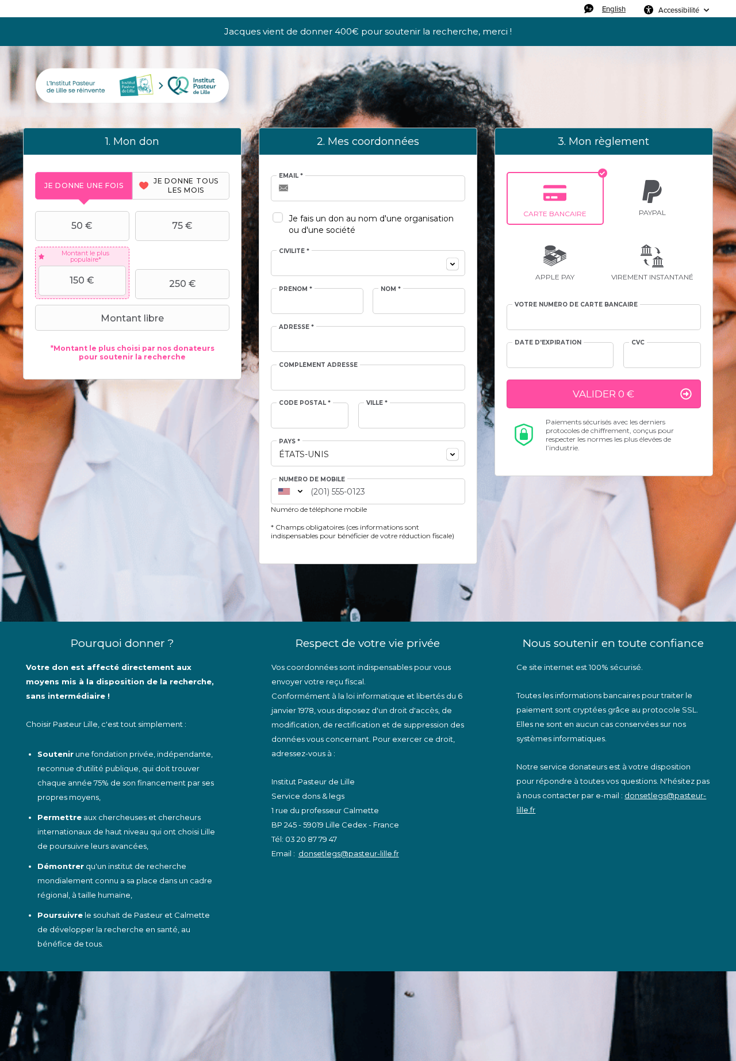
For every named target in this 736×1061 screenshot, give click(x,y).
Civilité (294, 251)
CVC (638, 342)
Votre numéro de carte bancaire (576, 304)
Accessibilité (678, 10)
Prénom (295, 289)
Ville (377, 403)
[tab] (83, 185)
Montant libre (132, 318)
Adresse (296, 327)
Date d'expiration (548, 342)
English (614, 8)
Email (291, 176)
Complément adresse (318, 365)
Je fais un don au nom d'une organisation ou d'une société (371, 224)
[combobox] (368, 263)
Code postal (305, 403)
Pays (289, 441)
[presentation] (84, 185)
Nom (391, 289)
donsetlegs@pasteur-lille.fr (348, 853)
